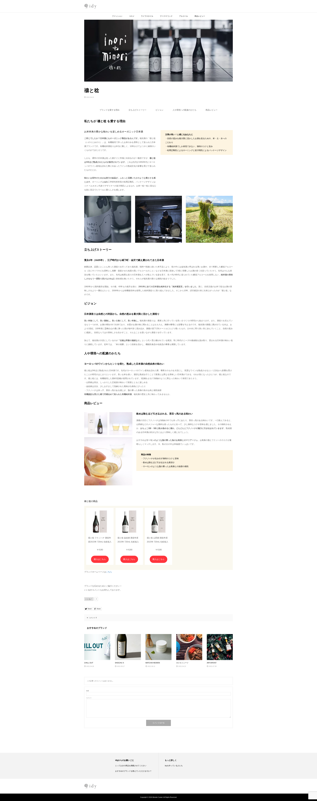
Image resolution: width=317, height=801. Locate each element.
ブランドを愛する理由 (109, 110)
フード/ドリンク (166, 16)
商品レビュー (200, 16)
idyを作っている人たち (174, 766)
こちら (109, 572)
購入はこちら (100, 559)
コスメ (131, 16)
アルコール (183, 16)
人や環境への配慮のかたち (184, 110)
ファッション (117, 16)
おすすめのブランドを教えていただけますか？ (133, 771)
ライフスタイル (147, 16)
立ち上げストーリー (137, 110)
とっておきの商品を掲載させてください (130, 766)
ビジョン (159, 110)
